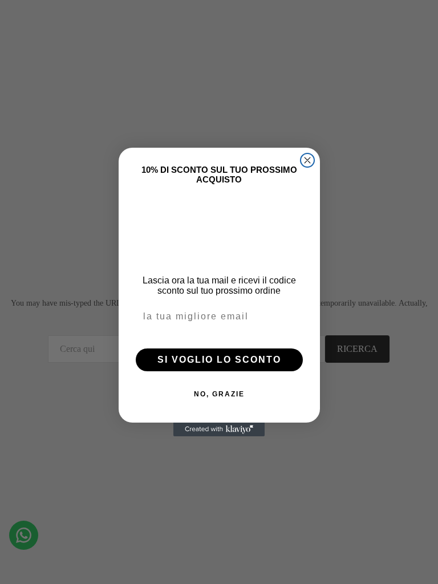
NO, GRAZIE (219, 394)
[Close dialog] (307, 160)
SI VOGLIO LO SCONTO (219, 359)
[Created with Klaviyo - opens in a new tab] (219, 429)
